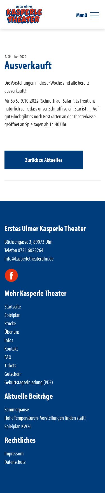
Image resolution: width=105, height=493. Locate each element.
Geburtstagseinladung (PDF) (28, 382)
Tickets (10, 365)
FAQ (7, 356)
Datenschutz (14, 461)
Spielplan (12, 314)
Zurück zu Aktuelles (43, 159)
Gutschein (13, 373)
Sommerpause (16, 409)
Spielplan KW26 (18, 426)
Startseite (12, 306)
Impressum (14, 453)
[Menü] (94, 15)
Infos (8, 340)
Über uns (12, 331)
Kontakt (11, 348)
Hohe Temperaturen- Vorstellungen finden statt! (45, 417)
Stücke (10, 323)
